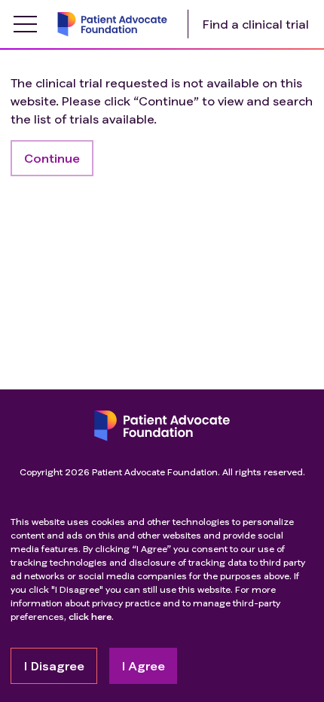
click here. (91, 616)
